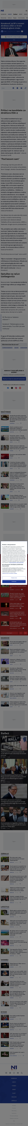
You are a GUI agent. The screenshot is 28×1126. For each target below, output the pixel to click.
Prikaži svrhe (14, 577)
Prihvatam (14, 581)
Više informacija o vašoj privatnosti (16, 562)
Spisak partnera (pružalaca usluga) (9, 573)
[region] (14, 563)
